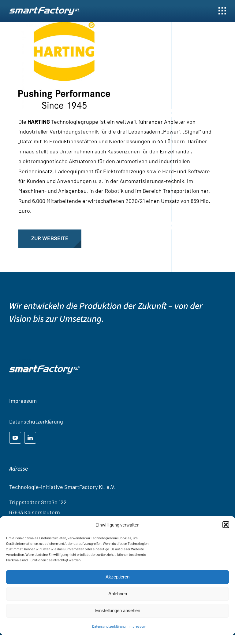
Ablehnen (117, 593)
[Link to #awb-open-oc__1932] (222, 11)
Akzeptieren (117, 576)
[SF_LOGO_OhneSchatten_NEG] (44, 9)
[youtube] (15, 438)
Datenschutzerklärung (108, 626)
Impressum (137, 626)
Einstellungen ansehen (117, 610)
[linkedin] (30, 438)
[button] (226, 525)
